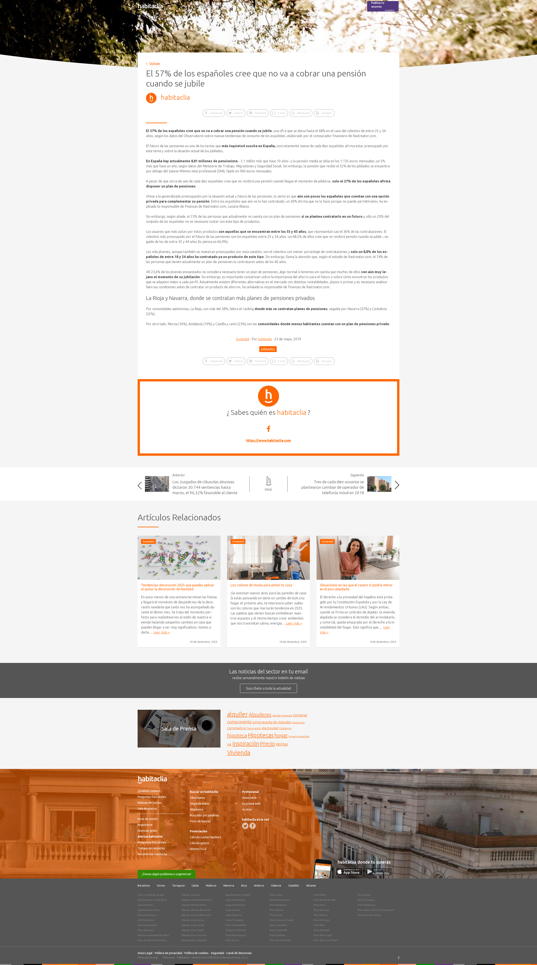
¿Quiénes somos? (149, 791)
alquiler (237, 714)
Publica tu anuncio (382, 6)
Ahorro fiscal (198, 849)
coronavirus (236, 728)
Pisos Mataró (321, 915)
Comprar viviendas (235, 930)
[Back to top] (527, 955)
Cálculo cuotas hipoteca (205, 837)
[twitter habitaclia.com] (245, 825)
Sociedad (242, 339)
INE (229, 744)
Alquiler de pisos (191, 895)
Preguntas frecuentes (152, 797)
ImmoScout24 (201, 957)
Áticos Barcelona (147, 915)
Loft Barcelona (146, 920)
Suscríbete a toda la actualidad (268, 688)
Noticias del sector (150, 802)
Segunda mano (199, 803)
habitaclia (175, 97)
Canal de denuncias (239, 953)
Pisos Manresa (321, 910)
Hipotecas (261, 735)
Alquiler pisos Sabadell (194, 940)
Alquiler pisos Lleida (193, 925)
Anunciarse (249, 797)
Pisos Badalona (278, 905)
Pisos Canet (276, 915)
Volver (154, 64)
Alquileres (260, 715)
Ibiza (244, 885)
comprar (300, 715)
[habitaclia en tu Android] (378, 874)
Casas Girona (232, 910)
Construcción (298, 722)
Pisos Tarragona (366, 900)
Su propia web (251, 803)
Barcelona (144, 885)
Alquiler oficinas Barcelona (196, 910)
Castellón (293, 885)
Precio (267, 744)
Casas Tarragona (234, 920)
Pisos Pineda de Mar (325, 900)
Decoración (254, 728)
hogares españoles (299, 736)
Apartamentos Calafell (237, 895)
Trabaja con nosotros (151, 848)
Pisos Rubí (319, 925)
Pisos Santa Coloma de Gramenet (375, 910)
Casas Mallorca (233, 915)
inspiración (245, 743)
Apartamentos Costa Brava (152, 900)
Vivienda (238, 752)
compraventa (239, 722)
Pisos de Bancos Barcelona (152, 940)
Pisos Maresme (146, 930)
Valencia (276, 885)
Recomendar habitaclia (152, 854)
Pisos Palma (320, 895)
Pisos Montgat (322, 920)
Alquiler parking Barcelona (196, 915)
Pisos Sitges (363, 895)
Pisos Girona (232, 940)
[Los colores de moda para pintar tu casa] (268, 558)
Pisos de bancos (200, 821)
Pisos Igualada (277, 935)
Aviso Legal (145, 953)
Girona (161, 885)
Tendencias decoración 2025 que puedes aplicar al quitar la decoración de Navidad (177, 587)
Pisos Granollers (278, 925)
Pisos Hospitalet (278, 930)
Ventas (282, 744)
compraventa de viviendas (271, 722)
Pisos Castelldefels (235, 925)
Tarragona (178, 885)
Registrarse (145, 824)
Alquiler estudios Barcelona (197, 900)
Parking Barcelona (147, 925)
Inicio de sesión (148, 819)
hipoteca (237, 735)
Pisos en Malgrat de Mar (151, 895)
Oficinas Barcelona (280, 900)
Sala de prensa (147, 808)
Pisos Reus (319, 905)
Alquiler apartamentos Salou (153, 935)
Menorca (228, 885)
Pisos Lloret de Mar (280, 940)
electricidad (270, 728)
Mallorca (211, 885)
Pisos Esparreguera (235, 935)
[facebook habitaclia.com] (252, 825)
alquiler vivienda (282, 715)
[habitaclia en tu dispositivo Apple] (350, 874)
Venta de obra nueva (369, 915)
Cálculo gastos (199, 843)
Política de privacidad (168, 953)
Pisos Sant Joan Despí (326, 940)
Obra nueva (197, 797)
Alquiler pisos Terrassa (194, 935)
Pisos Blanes (276, 910)
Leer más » (161, 632)
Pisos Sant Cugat (323, 935)
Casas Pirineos (145, 905)
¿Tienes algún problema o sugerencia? (166, 874)
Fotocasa (169, 957)
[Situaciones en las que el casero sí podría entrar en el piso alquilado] (358, 558)
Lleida (195, 885)
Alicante (311, 885)
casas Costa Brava (235, 900)
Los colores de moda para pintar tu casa (261, 585)
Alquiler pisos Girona (193, 920)
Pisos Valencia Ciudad (281, 920)
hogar (281, 735)
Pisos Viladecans (366, 905)
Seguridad (217, 953)
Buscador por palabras (204, 815)
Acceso (247, 809)
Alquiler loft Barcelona (194, 905)
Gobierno (285, 728)
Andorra (259, 885)
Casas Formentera (235, 905)
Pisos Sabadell (321, 930)
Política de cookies (196, 953)
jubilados (268, 349)
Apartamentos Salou (149, 910)
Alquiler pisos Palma (192, 930)
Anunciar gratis (147, 830)
